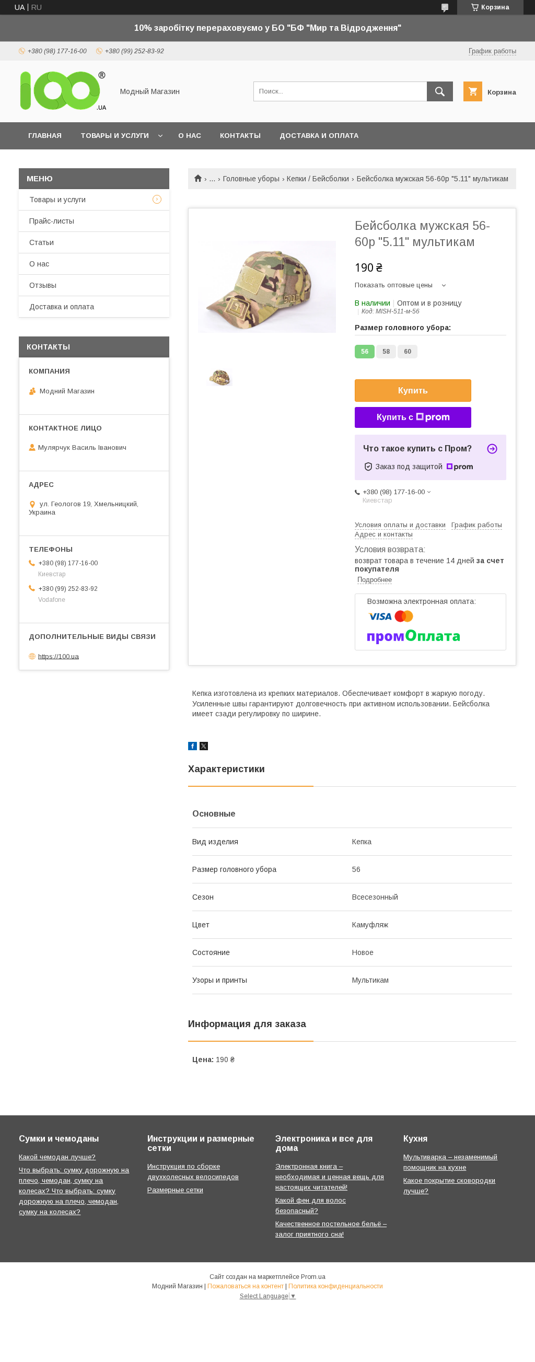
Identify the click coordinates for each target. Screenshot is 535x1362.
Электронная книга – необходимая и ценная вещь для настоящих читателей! (329, 1176)
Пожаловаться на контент (245, 1286)
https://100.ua (58, 656)
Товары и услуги (114, 135)
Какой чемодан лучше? (57, 1157)
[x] (204, 747)
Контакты (240, 135)
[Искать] (440, 91)
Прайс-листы (51, 221)
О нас (189, 135)
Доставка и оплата (319, 135)
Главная (45, 135)
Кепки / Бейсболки (318, 178)
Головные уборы (251, 178)
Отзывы (42, 285)
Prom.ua (313, 1276)
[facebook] (192, 747)
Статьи (41, 242)
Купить (413, 390)
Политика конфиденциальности (335, 1286)
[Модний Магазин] (63, 108)
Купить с (395, 417)
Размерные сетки (175, 1190)
